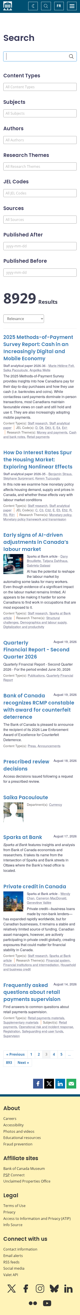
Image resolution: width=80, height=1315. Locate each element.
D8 (41, 427)
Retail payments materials (46, 1018)
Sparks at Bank (22, 837)
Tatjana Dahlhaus (55, 560)
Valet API (10, 1274)
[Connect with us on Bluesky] (55, 1291)
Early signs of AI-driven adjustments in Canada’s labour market (35, 542)
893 (9, 1062)
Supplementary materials (20, 1022)
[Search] (71, 56)
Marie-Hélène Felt (61, 365)
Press (32, 746)
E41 (65, 427)
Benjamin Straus (60, 474)
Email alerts (13, 1255)
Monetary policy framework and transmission (34, 519)
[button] (38, 1084)
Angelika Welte (40, 370)
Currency (55, 804)
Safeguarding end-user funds (42, 1031)
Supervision (11, 1036)
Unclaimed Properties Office (26, 1181)
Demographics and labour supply (43, 622)
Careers (9, 1118)
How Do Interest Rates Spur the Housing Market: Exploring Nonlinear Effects (37, 459)
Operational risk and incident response (46, 1027)
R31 (12, 514)
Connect (14, 1175)
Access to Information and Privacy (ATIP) (37, 1218)
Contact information (20, 1249)
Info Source (12, 1224)
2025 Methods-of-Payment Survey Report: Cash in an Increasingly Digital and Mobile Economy (38, 348)
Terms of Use (14, 1205)
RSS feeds (11, 1262)
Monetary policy (60, 514)
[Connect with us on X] (12, 1291)
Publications (36, 675)
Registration (11, 1031)
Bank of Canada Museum (24, 1168)
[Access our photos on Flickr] (33, 1306)
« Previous (15, 1054)
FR (59, 5)
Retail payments (38, 436)
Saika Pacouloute (15, 370)
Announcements (49, 746)
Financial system (58, 960)
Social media (13, 1268)
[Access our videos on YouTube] (47, 1306)
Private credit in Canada (34, 886)
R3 (5, 514)
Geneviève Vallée (39, 902)
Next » (23, 1062)
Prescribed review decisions (26, 765)
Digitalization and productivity (23, 626)
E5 (58, 510)
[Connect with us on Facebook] (26, 1291)
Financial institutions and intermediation (31, 965)
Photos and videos (18, 1131)
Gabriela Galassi (38, 565)
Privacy (9, 1212)
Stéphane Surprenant (18, 478)
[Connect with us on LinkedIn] (68, 1291)
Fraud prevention (17, 1144)
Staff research (38, 423)
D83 (48, 427)
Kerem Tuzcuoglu (47, 478)
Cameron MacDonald (51, 898)
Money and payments (52, 432)
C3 (41, 510)
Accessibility (13, 1125)
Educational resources (22, 1137)
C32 (48, 510)
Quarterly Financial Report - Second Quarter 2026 (36, 650)
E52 (65, 510)
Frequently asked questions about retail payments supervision (31, 992)
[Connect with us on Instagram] (40, 1291)
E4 (58, 427)
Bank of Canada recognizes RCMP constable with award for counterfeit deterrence (38, 706)
